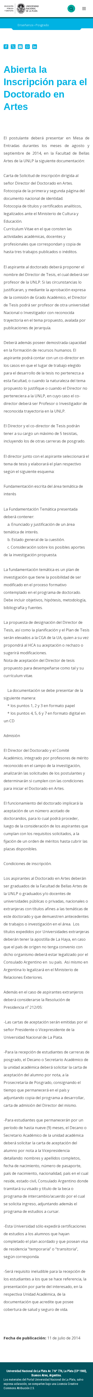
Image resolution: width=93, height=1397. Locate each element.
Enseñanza (25, 25)
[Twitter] (13, 46)
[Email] (20, 46)
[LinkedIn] (34, 46)
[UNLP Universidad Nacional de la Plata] (21, 8)
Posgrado (42, 25)
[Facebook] (6, 46)
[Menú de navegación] (83, 8)
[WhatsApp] (27, 46)
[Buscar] (71, 8)
